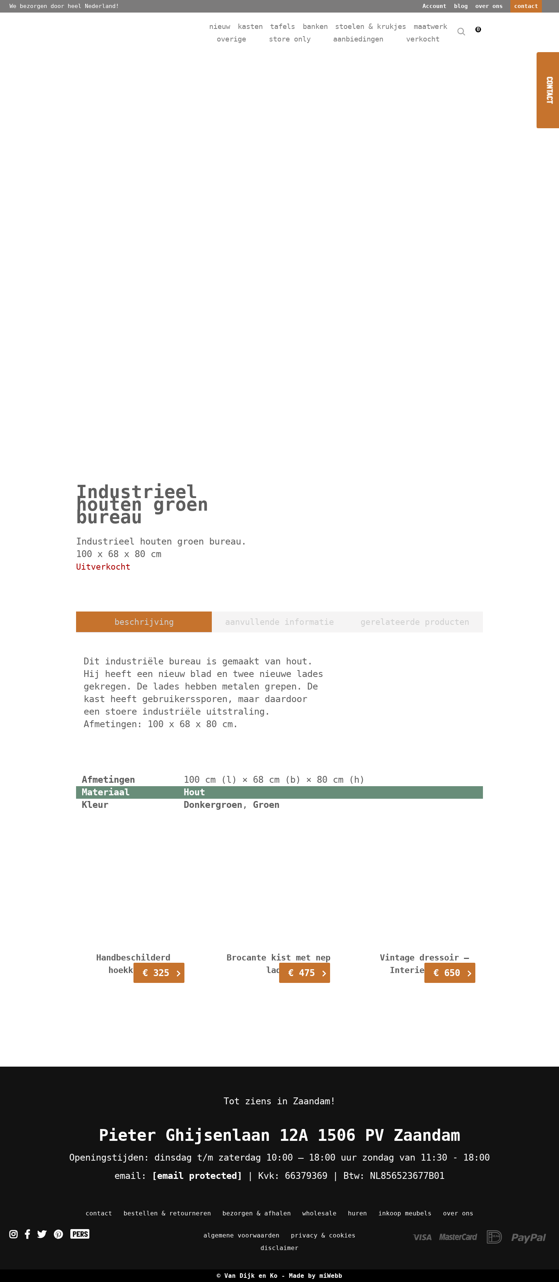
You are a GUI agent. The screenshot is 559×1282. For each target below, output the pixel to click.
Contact (99, 1213)
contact (526, 6)
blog (461, 6)
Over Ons (458, 1213)
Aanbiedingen (358, 39)
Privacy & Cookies (323, 1235)
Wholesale (319, 1213)
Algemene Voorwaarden (241, 1235)
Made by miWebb (315, 1275)
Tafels (282, 26)
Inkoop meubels (405, 1213)
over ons (489, 6)
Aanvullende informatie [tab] (279, 622)
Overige (231, 39)
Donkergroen (213, 804)
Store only (290, 39)
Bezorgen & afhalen (256, 1213)
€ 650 (447, 973)
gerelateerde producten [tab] (414, 622)
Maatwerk (430, 26)
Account (434, 6)
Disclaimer (279, 1248)
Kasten (250, 26)
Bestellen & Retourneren (167, 1213)
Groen (266, 804)
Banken (315, 26)
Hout (194, 792)
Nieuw (219, 26)
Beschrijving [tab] (144, 622)
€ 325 (156, 973)
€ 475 (301, 973)
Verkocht (423, 39)
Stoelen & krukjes (370, 26)
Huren (357, 1213)
